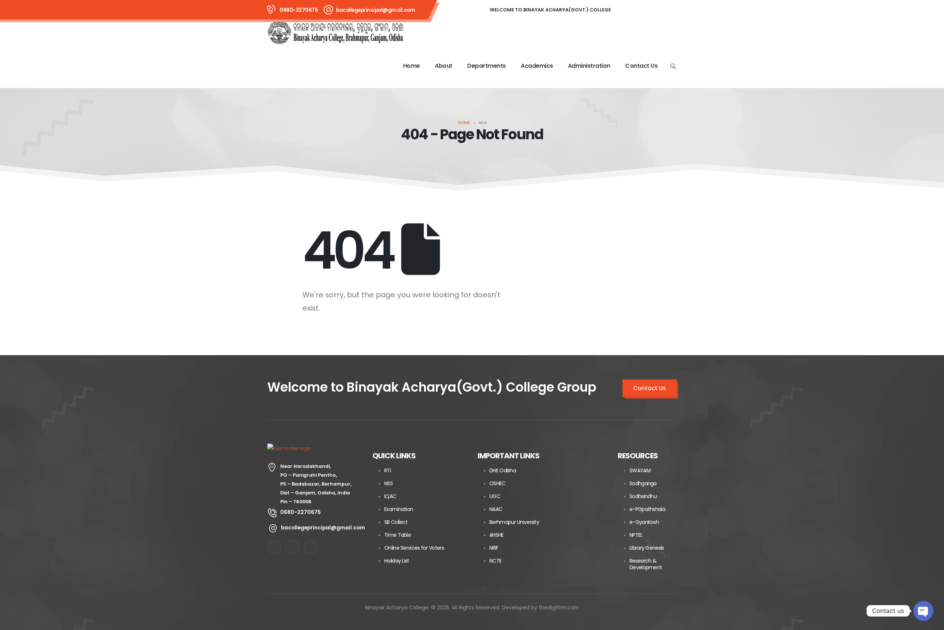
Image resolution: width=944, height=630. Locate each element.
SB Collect (395, 522)
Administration (589, 66)
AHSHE (496, 535)
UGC (494, 496)
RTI (387, 470)
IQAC (390, 496)
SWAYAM (639, 470)
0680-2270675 (299, 10)
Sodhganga (643, 483)
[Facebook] (627, 10)
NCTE (495, 560)
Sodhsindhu (643, 496)
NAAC (495, 509)
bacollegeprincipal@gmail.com (375, 10)
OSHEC (497, 483)
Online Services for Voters (414, 548)
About (443, 66)
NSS (388, 483)
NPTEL (636, 535)
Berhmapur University (514, 522)
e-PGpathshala (647, 509)
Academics (537, 66)
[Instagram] (667, 10)
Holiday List (396, 560)
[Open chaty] (923, 611)
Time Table (397, 535)
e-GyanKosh (644, 522)
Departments (486, 66)
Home (411, 66)
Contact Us (641, 66)
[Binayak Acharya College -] (335, 32)
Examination (398, 509)
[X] (647, 10)
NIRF (493, 548)
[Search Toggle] (673, 66)
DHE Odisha (502, 470)
